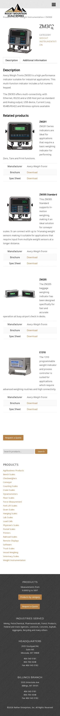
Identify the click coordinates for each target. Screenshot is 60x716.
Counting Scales (10, 486)
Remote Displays (11, 540)
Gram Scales (9, 509)
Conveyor (7, 482)
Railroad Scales (10, 536)
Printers (6, 532)
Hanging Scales (10, 513)
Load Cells (8, 521)
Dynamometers (10, 493)
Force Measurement (12, 501)
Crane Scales (9, 490)
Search (41, 451)
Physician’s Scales (11, 525)
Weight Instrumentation (48, 41)
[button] (52, 28)
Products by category (30, 597)
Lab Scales (8, 517)
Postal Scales (9, 529)
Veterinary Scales (11, 556)
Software (7, 544)
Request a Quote (13, 437)
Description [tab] (11, 60)
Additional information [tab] (35, 60)
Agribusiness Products (13, 470)
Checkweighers (10, 478)
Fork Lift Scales (10, 505)
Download (32, 172)
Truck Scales (9, 548)
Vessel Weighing (10, 552)
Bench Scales (9, 474)
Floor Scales (8, 497)
